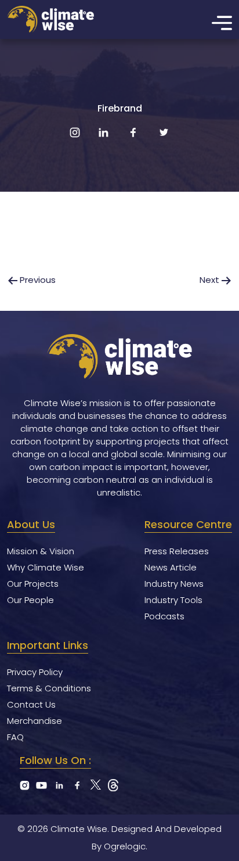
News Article (170, 567)
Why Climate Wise (45, 567)
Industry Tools (173, 600)
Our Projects (33, 583)
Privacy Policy (35, 672)
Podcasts (164, 616)
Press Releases (176, 551)
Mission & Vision (40, 551)
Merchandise (34, 721)
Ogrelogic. (125, 846)
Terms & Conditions (49, 688)
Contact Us (31, 704)
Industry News (174, 583)
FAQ (15, 737)
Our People (30, 600)
